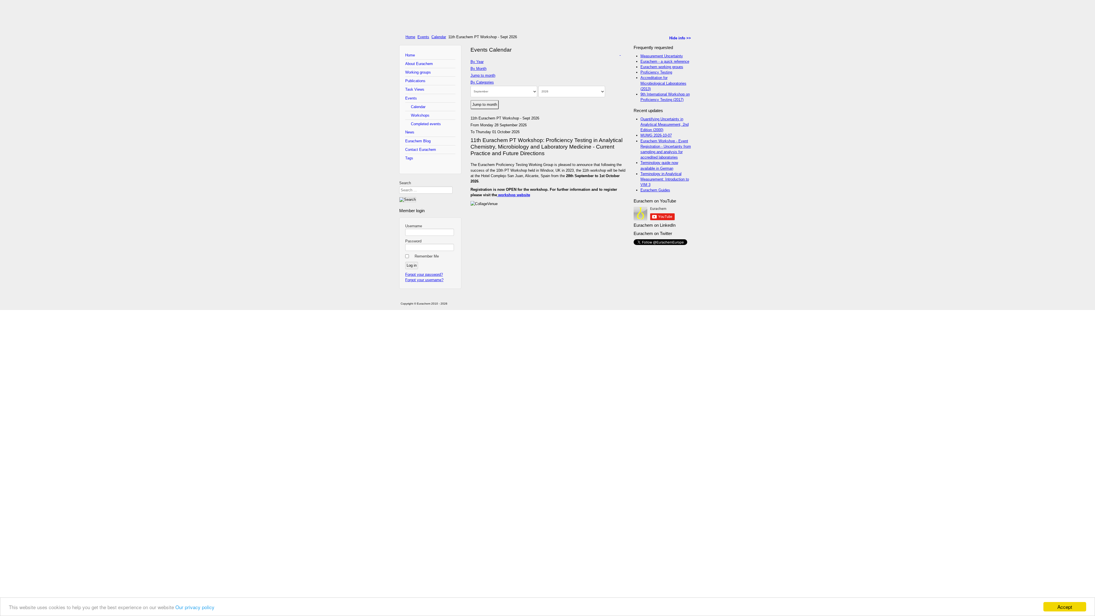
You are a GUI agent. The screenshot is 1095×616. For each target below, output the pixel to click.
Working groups (418, 72)
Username (413, 226)
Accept (1064, 606)
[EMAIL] (623, 54)
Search (405, 183)
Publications (415, 81)
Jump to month (483, 75)
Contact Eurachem (420, 149)
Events (423, 37)
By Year (477, 62)
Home (410, 37)
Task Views (414, 89)
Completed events (426, 124)
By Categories (482, 82)
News (409, 132)
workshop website (513, 195)
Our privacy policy (194, 607)
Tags (409, 158)
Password (413, 241)
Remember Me (427, 256)
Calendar (438, 37)
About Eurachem (419, 64)
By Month (478, 68)
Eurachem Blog (418, 141)
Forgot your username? (424, 280)
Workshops (420, 115)
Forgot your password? (424, 274)
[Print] (618, 54)
